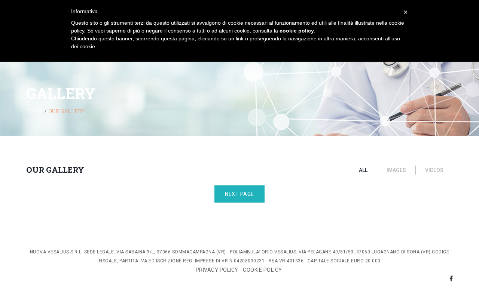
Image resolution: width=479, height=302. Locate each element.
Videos (434, 170)
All (363, 170)
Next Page (239, 194)
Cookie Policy (263, 270)
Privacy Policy (217, 270)
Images (396, 170)
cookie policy (297, 31)
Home (34, 111)
